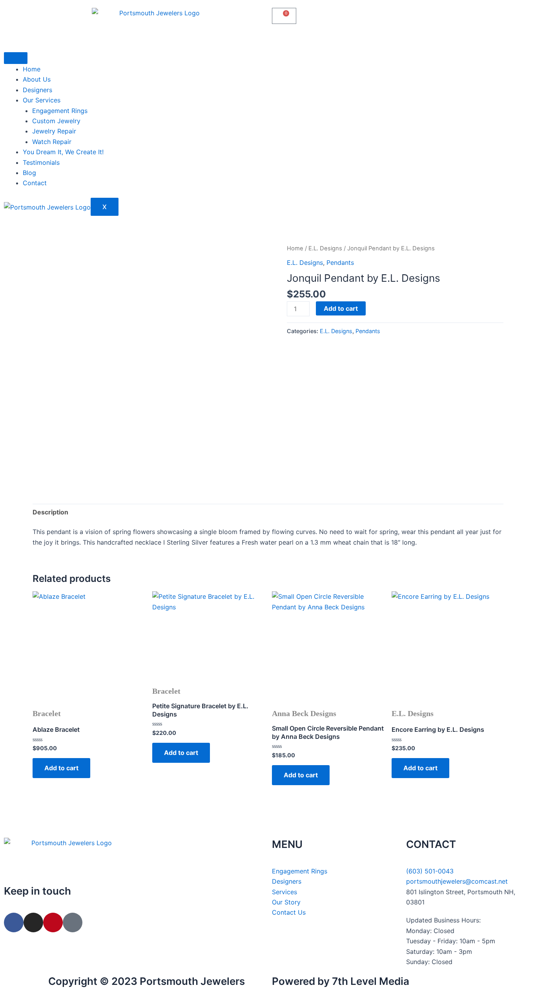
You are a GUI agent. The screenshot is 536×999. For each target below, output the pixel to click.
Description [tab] (50, 512)
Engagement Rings (60, 111)
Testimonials (41, 162)
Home (31, 69)
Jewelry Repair (54, 131)
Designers (37, 90)
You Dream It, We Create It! (63, 152)
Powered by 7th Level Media (340, 981)
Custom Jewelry (56, 121)
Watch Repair (51, 142)
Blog (29, 173)
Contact (35, 183)
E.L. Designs (325, 248)
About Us (37, 79)
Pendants (340, 262)
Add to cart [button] (61, 768)
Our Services (41, 100)
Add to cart (341, 308)
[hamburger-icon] (15, 58)
